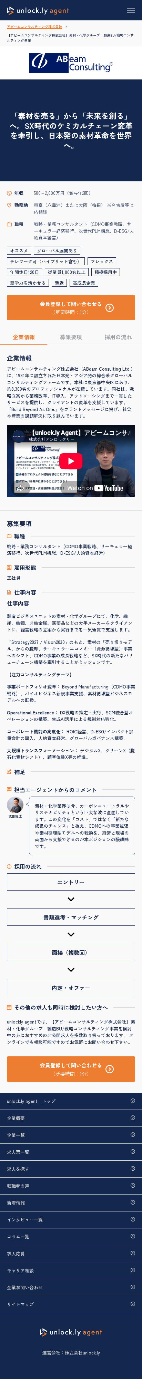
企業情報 (24, 337)
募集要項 (71, 337)
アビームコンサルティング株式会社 (34, 26)
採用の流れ (118, 337)
